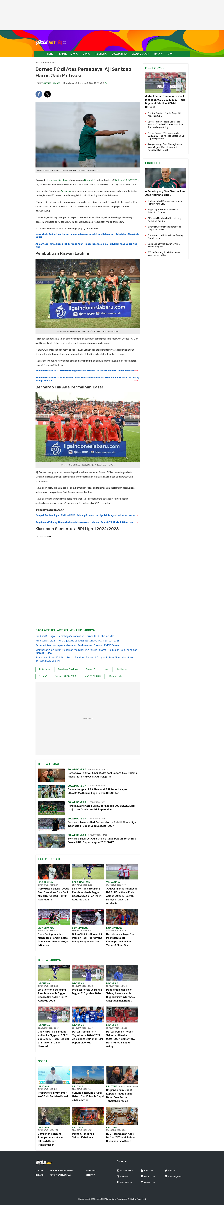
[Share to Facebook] (39, 94)
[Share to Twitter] (47, 94)
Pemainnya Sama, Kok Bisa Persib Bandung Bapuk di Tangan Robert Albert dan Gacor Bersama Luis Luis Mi (85, 659)
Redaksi (40, 1175)
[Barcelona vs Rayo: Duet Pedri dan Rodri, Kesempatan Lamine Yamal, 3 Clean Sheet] (122, 917)
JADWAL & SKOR (140, 54)
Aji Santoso (66, 190)
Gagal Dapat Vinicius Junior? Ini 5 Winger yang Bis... (164, 245)
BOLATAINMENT (120, 54)
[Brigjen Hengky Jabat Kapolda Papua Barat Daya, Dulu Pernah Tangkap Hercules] (122, 1074)
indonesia (44, 983)
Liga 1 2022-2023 (92, 676)
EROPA (74, 54)
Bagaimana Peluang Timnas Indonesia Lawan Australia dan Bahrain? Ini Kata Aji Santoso (84, 522)
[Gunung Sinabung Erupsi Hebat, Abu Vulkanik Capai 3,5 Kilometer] (88, 1074)
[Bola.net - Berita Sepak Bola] (51, 42)
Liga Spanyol (46, 882)
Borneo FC (89, 179)
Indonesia (51, 62)
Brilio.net (124, 1176)
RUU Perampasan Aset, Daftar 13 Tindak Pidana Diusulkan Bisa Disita (120, 1137)
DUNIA (86, 54)
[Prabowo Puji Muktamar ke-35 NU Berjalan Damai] (54, 1074)
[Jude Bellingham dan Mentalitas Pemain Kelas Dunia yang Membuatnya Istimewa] (54, 917)
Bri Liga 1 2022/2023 (65, 676)
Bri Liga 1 (43, 676)
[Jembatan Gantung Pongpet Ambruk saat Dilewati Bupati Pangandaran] (54, 1116)
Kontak (39, 1170)
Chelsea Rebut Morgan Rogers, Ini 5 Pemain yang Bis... (165, 202)
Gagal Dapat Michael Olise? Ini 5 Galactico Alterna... (163, 211)
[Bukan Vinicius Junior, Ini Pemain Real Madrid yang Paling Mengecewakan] (88, 917)
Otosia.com (149, 1182)
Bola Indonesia (77, 769)
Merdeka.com (126, 1182)
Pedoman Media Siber (61, 1170)
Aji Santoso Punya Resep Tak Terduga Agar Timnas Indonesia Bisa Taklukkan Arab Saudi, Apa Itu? (86, 245)
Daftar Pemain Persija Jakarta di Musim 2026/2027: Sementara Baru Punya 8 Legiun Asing (120, 1039)
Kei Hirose (122, 669)
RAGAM (158, 54)
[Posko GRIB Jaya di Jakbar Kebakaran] (88, 1116)
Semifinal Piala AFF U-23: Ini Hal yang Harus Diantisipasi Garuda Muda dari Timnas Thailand (85, 370)
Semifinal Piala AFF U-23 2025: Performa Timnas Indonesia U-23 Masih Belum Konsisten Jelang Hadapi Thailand (87, 379)
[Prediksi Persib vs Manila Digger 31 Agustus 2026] (88, 973)
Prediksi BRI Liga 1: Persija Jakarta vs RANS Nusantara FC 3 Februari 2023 (77, 640)
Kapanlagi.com (175, 1176)
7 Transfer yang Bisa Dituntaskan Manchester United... (164, 254)
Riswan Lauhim (116, 676)
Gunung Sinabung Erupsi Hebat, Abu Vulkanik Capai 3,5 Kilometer (88, 1096)
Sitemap (90, 1175)
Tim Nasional (114, 882)
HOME (50, 54)
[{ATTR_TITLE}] (165, 178)
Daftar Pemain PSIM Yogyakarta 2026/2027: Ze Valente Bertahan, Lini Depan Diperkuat (166, 136)
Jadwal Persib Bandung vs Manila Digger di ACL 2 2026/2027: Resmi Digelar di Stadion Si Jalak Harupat (53, 1039)
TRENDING (61, 54)
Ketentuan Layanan (60, 1175)
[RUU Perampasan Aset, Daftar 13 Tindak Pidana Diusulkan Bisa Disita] (122, 1116)
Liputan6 (43, 1086)
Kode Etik (91, 1170)
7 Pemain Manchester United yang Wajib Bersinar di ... (164, 219)
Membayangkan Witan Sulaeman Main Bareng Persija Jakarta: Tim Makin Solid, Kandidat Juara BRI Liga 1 (86, 651)
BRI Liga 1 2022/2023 (126, 179)
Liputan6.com (126, 1170)
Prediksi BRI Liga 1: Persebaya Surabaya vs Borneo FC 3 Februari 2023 (75, 636)
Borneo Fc (91, 669)
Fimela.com (149, 1176)
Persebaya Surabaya (57, 179)
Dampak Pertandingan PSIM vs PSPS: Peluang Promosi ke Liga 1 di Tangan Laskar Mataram (85, 515)
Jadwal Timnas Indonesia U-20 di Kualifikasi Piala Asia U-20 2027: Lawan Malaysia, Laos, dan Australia (121, 896)
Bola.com (148, 1170)
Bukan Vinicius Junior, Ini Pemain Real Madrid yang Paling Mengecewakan (87, 938)
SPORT (171, 54)
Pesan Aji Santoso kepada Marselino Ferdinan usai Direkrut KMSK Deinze (77, 645)
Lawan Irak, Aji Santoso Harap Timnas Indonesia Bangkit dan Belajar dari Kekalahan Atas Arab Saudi (87, 235)
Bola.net (40, 62)
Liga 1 (106, 669)
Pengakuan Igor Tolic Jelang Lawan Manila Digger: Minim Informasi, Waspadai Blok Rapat (165, 147)
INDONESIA (101, 54)
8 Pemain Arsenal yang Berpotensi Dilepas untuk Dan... (164, 228)
